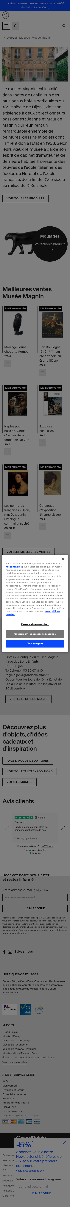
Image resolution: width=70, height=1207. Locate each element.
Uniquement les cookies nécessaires (35, 634)
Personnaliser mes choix (35, 624)
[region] (35, 603)
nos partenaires (14, 567)
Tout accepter (35, 643)
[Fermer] (63, 559)
